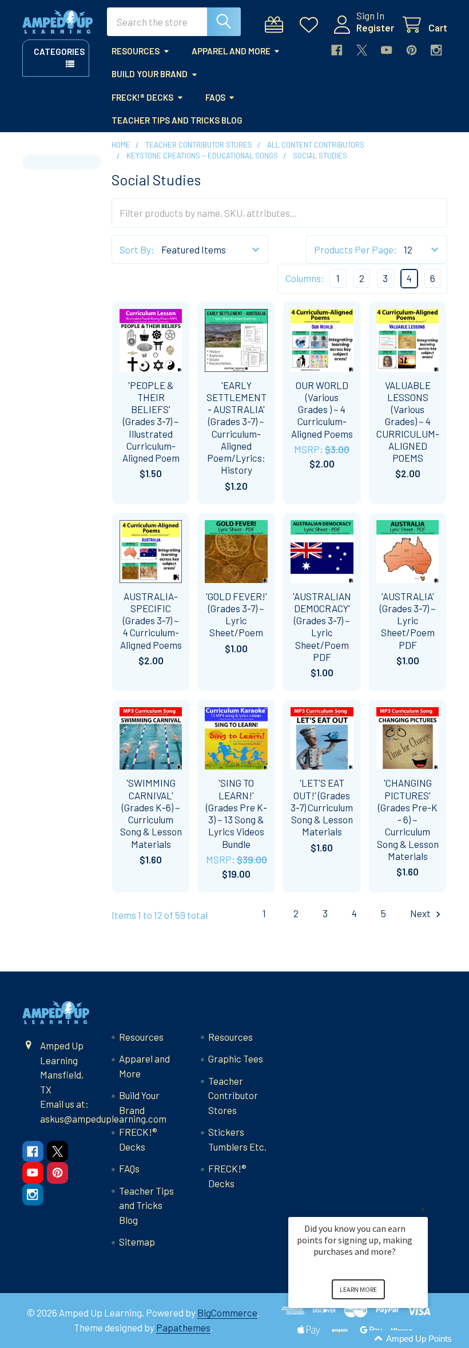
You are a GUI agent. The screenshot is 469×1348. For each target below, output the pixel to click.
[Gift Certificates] (277, 25)
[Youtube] (386, 50)
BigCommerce (227, 1312)
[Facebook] (336, 50)
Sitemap (137, 1241)
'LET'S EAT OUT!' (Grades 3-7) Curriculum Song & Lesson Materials (322, 807)
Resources (136, 51)
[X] (361, 50)
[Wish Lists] (311, 25)
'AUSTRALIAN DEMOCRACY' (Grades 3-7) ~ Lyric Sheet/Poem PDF (322, 626)
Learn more (358, 1289)
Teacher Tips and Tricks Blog (177, 120)
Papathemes (183, 1327)
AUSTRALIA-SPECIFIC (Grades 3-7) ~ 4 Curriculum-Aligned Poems (151, 620)
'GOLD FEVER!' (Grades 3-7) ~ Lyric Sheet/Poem (236, 614)
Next (421, 913)
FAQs (215, 97)
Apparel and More (231, 51)
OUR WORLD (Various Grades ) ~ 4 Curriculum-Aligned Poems (322, 409)
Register (375, 27)
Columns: (304, 278)
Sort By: (137, 249)
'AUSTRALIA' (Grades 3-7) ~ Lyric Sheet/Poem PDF (408, 620)
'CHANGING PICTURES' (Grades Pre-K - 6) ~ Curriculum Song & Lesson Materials (408, 819)
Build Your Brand (150, 74)
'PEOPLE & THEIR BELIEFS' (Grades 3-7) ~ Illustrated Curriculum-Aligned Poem (151, 421)
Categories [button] (59, 51)
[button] (372, 1339)
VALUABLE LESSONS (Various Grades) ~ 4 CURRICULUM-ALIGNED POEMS (407, 421)
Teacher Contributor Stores (233, 1095)
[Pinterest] (411, 50)
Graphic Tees (235, 1058)
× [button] (422, 1209)
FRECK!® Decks (142, 97)
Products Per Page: (355, 249)
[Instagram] (436, 50)
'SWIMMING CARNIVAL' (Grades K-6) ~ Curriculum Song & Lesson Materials (151, 813)
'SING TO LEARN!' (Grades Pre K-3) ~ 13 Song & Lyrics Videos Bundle (236, 813)
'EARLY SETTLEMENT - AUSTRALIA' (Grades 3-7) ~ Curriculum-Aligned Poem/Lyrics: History (236, 427)
